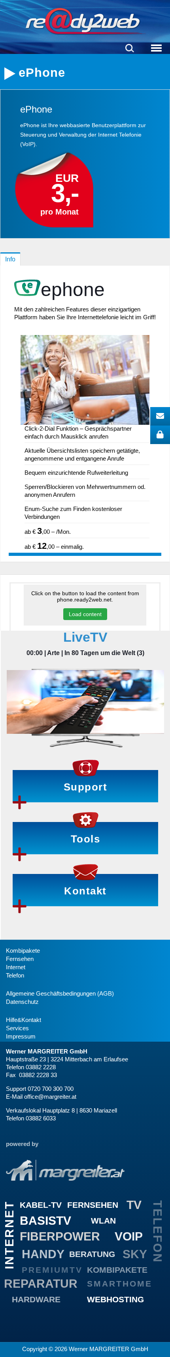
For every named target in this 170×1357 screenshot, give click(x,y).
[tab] (10, 259)
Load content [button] (85, 614)
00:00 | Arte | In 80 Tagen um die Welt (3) (85, 653)
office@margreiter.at (50, 1096)
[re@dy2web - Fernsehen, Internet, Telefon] (85, 21)
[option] (85, 698)
